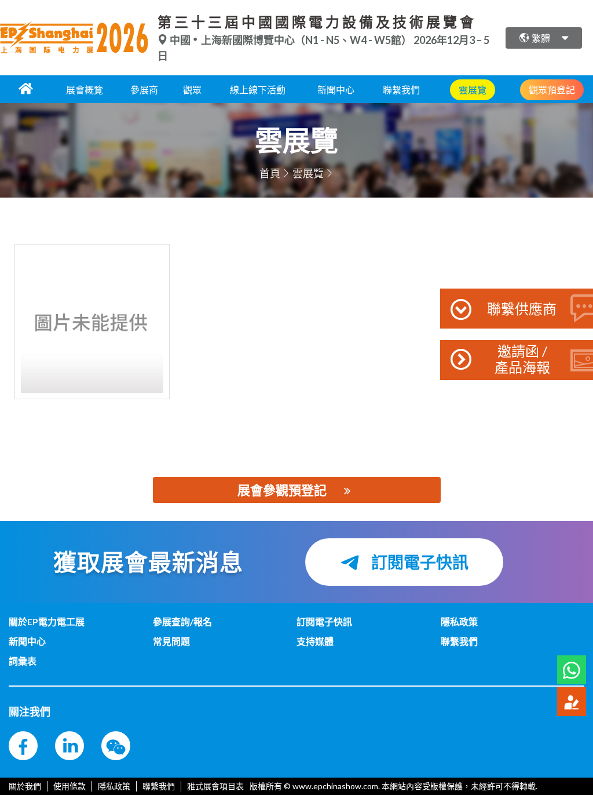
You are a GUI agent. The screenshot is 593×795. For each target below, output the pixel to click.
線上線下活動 (257, 89)
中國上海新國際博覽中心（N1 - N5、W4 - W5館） (290, 40)
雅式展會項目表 (215, 786)
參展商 (144, 89)
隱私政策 (114, 786)
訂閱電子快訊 (418, 562)
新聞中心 (335, 89)
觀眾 (192, 89)
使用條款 (69, 786)
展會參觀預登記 (282, 490)
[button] (571, 669)
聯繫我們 (401, 89)
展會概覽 (84, 89)
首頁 (269, 173)
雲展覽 (308, 173)
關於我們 (25, 786)
